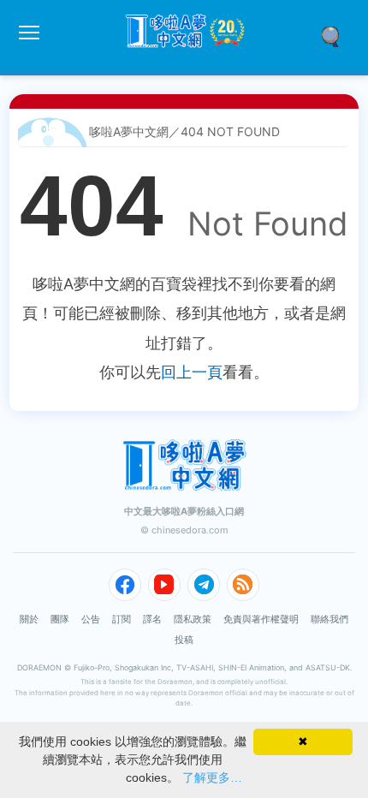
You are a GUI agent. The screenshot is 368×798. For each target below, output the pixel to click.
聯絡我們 (329, 619)
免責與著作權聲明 (261, 619)
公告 (90, 619)
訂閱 (121, 619)
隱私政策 (192, 619)
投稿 (184, 640)
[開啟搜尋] (336, 35)
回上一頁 (192, 372)
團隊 (59, 619)
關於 (29, 619)
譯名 (152, 619)
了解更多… (212, 777)
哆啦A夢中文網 (129, 131)
